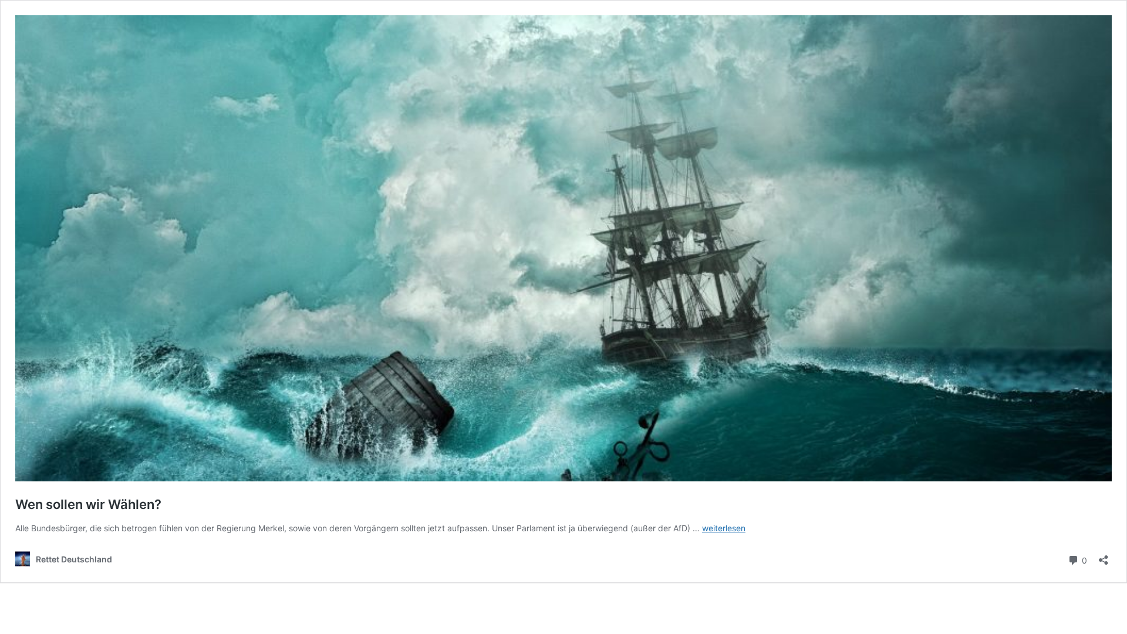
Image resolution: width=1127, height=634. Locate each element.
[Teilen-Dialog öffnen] (1103, 556)
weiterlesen (723, 528)
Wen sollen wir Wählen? (88, 504)
